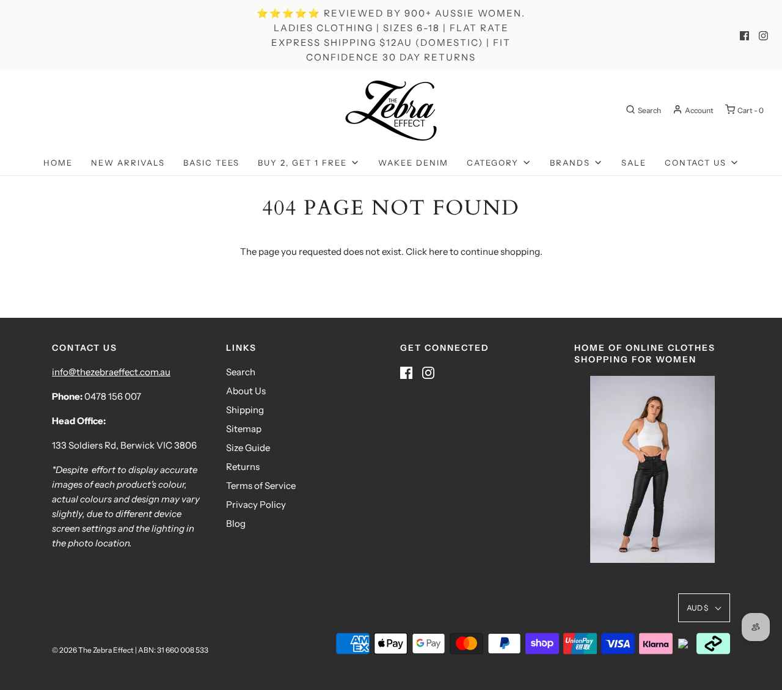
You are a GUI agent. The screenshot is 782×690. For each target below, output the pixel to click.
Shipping (245, 410)
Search (240, 372)
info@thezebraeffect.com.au (111, 372)
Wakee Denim (413, 162)
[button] (704, 607)
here (438, 251)
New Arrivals (128, 162)
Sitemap (243, 429)
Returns (243, 466)
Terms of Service (261, 485)
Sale (633, 162)
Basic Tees (211, 162)
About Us (246, 391)
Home (58, 162)
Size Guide (248, 447)
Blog (236, 523)
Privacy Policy (256, 504)
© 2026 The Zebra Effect (93, 650)
